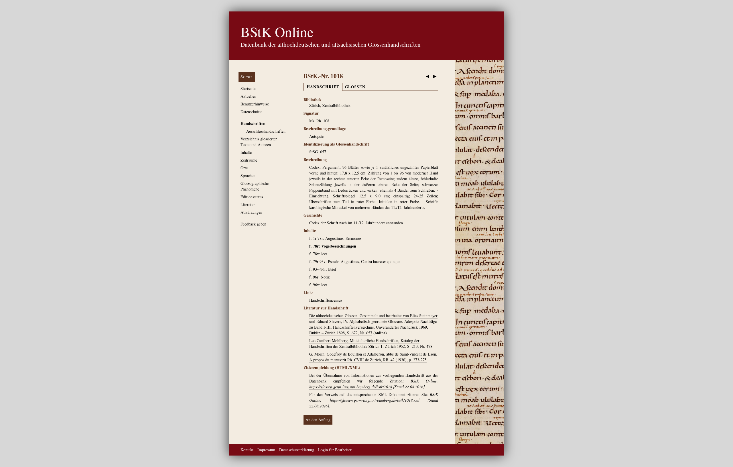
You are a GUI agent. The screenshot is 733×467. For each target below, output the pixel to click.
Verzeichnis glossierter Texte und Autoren (259, 141)
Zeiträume (249, 160)
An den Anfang (318, 419)
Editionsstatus (252, 196)
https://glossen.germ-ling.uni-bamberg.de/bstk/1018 (350, 386)
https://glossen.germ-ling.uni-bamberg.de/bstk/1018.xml (374, 400)
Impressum (266, 449)
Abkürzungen (251, 212)
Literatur (248, 204)
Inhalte (246, 152)
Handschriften (253, 123)
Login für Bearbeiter (335, 449)
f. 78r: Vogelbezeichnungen (332, 246)
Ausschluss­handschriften (265, 131)
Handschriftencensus (325, 300)
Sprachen (248, 175)
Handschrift (323, 87)
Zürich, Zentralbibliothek (329, 105)
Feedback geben (253, 224)
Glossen (355, 86)
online (380, 333)
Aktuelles (248, 96)
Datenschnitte (251, 111)
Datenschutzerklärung (296, 449)
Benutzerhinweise (255, 104)
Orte (244, 167)
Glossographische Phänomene (255, 186)
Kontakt (247, 449)
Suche (247, 76)
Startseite (248, 88)
